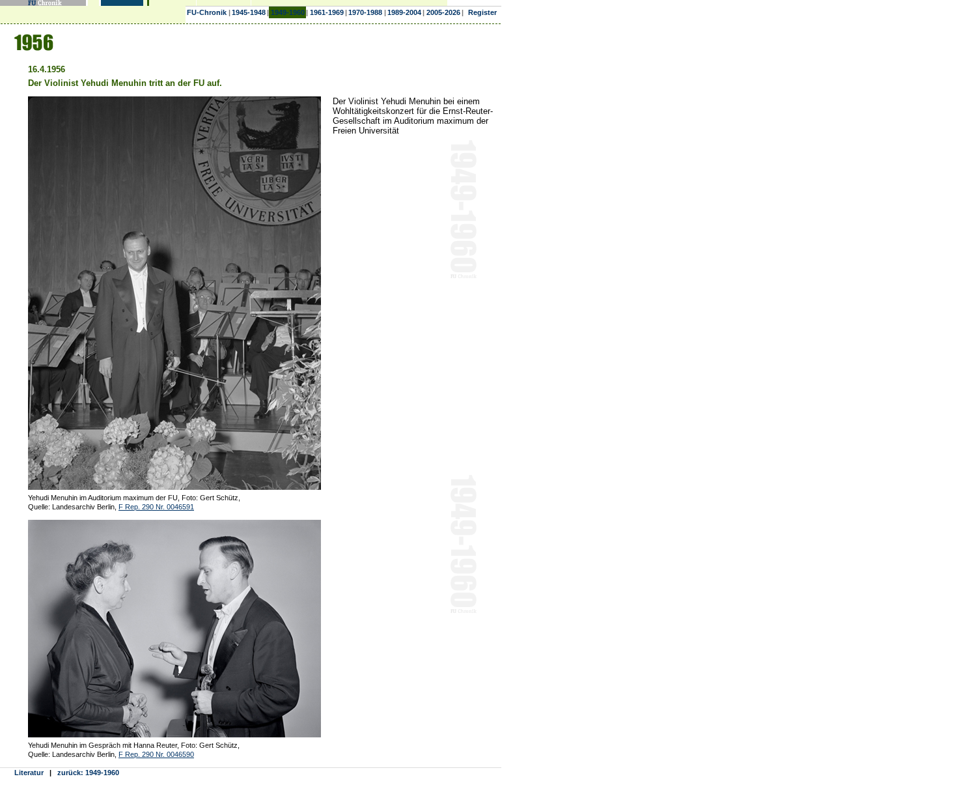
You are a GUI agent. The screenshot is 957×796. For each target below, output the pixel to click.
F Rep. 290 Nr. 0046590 (156, 754)
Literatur (29, 772)
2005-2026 (443, 12)
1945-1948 (249, 12)
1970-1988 (365, 12)
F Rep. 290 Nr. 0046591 (156, 507)
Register (482, 12)
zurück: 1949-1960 (88, 772)
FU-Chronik (207, 12)
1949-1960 (288, 12)
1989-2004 (404, 12)
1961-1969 (327, 12)
